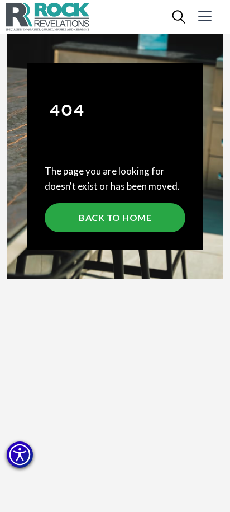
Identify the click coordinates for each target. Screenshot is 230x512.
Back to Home (115, 217)
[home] (56, 17)
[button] (20, 454)
